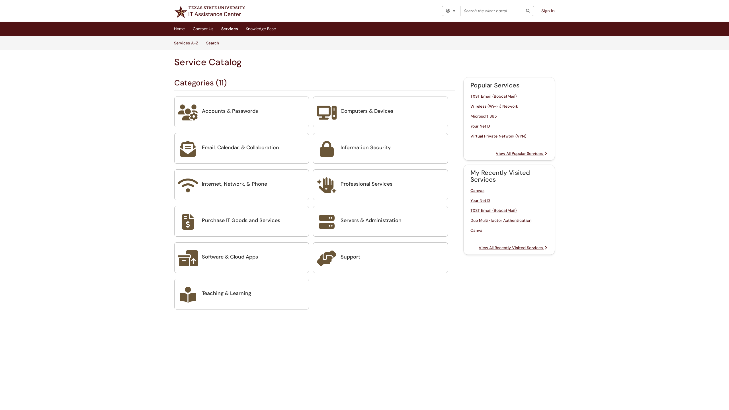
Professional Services (366, 184)
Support (350, 256)
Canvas (477, 190)
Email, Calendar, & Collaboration (240, 147)
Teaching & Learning (226, 293)
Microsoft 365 (483, 116)
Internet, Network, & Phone (234, 184)
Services (229, 28)
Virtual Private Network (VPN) (498, 136)
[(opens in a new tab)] (209, 12)
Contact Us (203, 28)
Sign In (548, 11)
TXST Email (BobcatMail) (493, 96)
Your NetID (480, 126)
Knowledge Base (261, 28)
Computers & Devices (367, 111)
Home (179, 28)
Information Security (366, 147)
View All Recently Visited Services (511, 247)
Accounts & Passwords (230, 111)
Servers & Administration (371, 220)
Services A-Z (186, 43)
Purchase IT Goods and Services (241, 220)
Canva (476, 230)
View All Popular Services (520, 153)
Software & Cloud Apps (230, 256)
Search (214, 43)
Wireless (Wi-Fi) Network (494, 106)
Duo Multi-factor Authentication (500, 220)
